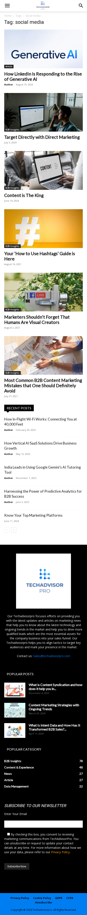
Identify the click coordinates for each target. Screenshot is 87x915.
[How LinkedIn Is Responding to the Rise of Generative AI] (43, 49)
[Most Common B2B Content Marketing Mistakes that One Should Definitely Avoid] (43, 355)
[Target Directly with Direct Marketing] (43, 112)
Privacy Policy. (60, 852)
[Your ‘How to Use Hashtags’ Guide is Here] (43, 228)
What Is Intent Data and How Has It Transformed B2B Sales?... (54, 727)
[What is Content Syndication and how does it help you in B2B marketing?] (14, 690)
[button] (81, 5)
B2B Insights (12, 129)
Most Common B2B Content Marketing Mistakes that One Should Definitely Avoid (43, 385)
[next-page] (13, 529)
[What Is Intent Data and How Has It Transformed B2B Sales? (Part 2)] (14, 730)
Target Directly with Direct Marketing (42, 137)
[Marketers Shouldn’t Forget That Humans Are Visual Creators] (43, 292)
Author (8, 84)
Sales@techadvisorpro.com (51, 656)
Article (8, 66)
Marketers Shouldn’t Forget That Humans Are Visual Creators (37, 319)
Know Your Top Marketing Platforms (33, 515)
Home (8, 16)
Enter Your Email (15, 814)
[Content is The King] (43, 170)
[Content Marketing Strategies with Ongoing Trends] (14, 710)
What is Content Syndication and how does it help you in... (55, 687)
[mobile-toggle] (7, 5)
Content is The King (24, 195)
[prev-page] (7, 529)
